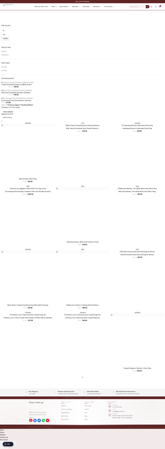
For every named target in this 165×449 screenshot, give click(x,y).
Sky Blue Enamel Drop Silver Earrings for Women (137, 254)
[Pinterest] (47, 420)
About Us (63, 406)
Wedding (75, 7)
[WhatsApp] (43, 420)
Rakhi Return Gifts (41, 7)
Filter (5, 38)
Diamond (86, 7)
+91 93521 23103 (117, 407)
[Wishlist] (156, 7)
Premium (96, 7)
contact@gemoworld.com (118, 411)
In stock (4, 70)
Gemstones (63, 7)
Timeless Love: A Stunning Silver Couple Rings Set (82, 318)
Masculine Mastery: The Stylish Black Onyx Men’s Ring (137, 191)
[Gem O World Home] (44, 406)
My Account (88, 406)
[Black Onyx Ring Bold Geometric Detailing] (16, 90)
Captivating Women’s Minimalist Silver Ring (137, 128)
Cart (86, 412)
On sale (4, 67)
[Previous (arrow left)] (2, 447)
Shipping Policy (65, 412)
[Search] (147, 7)
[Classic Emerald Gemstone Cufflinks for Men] (17, 82)
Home (3, 105)
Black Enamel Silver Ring (27, 179)
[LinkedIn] (39, 420)
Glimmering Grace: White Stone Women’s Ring (82, 242)
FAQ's (86, 419)
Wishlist (87, 409)
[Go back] (3, 12)
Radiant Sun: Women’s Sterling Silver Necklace (82, 305)
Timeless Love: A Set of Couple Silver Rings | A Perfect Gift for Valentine (28, 318)
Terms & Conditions (66, 409)
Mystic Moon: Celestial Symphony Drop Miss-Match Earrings (27, 305)
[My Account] (152, 7)
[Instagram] (30, 420)
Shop (53, 7)
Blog (86, 416)
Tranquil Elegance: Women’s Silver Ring (137, 368)
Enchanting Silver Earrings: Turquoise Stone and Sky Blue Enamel (27, 191)
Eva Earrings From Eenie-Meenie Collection (16, 100)
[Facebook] (35, 420)
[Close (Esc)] (14, 443)
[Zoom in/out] (2, 443)
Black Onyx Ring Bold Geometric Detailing (15, 92)
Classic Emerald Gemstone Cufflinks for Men (16, 84)
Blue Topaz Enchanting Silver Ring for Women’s (82, 128)
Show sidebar (8, 112)
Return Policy (64, 416)
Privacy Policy (65, 419)
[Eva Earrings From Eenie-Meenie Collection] (17, 98)
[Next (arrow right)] (6, 447)
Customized (108, 7)
